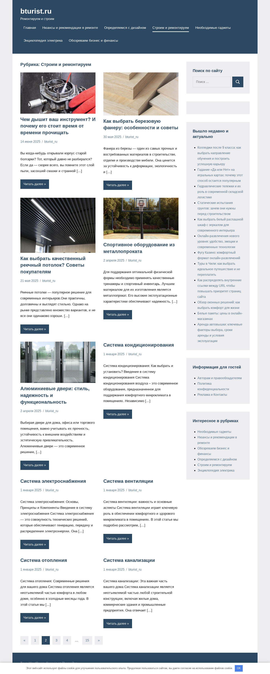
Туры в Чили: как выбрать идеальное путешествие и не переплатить (218, 269)
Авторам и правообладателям (219, 378)
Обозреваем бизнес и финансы (93, 40)
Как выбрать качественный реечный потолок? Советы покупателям (53, 265)
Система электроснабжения (53, 481)
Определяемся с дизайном (125, 28)
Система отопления (43, 560)
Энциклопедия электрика (43, 40)
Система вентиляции (128, 481)
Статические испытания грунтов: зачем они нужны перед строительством (216, 208)
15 (87, 640)
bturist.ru (36, 11)
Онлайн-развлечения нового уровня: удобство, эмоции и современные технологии (218, 241)
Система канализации (129, 560)
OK (239, 668)
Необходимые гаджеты (213, 28)
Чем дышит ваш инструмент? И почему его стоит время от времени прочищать (57, 126)
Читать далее (33, 184)
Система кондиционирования (138, 345)
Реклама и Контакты (212, 394)
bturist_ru (50, 141)
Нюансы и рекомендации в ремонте (70, 28)
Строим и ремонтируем (170, 28)
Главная (30, 28)
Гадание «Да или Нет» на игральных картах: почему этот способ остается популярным (220, 175)
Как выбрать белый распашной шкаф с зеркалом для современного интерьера (220, 225)
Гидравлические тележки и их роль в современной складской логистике (220, 192)
